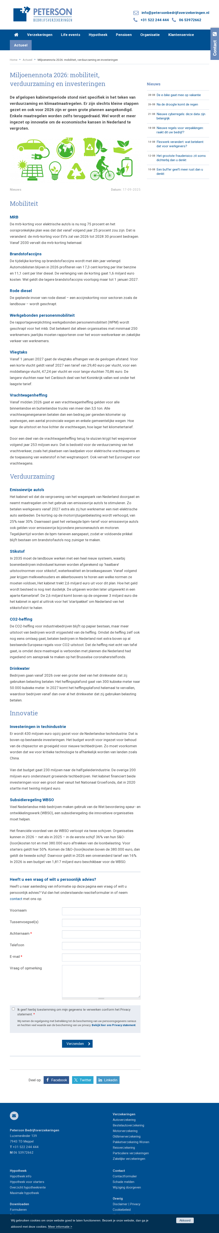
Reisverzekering (124, 1148)
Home (13, 59)
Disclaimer (120, 1204)
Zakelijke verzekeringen (129, 1159)
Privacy (135, 1204)
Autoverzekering (124, 1120)
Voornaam (18, 910)
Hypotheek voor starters (27, 1182)
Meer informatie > (60, 1226)
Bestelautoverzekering (128, 1125)
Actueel (27, 59)
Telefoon (17, 945)
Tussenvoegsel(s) (24, 922)
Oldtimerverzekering (127, 1136)
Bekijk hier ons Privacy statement (113, 1025)
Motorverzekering (125, 1131)
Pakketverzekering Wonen (131, 1142)
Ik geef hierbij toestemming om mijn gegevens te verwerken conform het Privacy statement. (73, 1012)
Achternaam (21, 933)
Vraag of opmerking (26, 968)
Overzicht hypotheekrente (28, 1187)
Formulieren (18, 1210)
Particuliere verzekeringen (131, 1153)
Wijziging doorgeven (127, 1187)
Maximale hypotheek (24, 1193)
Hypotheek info (20, 1176)
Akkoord (185, 1220)
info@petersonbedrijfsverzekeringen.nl (175, 12)
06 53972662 (190, 20)
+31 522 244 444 (155, 20)
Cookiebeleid (122, 1210)
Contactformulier (125, 1176)
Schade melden (123, 1182)
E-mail (16, 956)
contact (16, 899)
